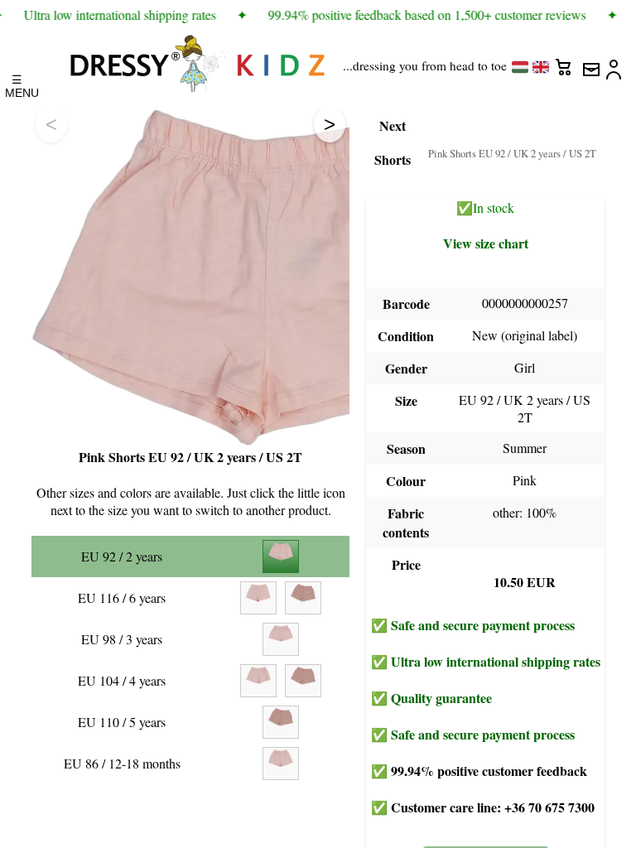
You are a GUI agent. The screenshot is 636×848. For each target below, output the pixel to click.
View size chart (485, 243)
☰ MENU (17, 82)
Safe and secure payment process (483, 624)
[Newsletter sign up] (590, 63)
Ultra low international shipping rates (495, 661)
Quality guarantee (441, 697)
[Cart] (565, 63)
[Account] (615, 63)
